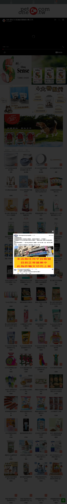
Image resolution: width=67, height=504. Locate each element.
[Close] (52, 231)
